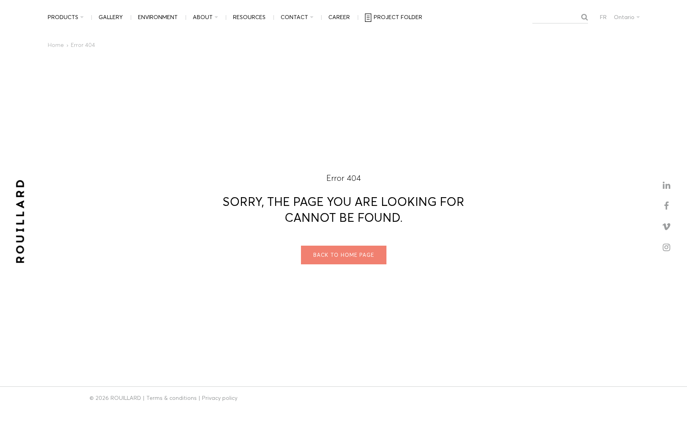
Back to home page (343, 255)
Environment (158, 17)
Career (339, 17)
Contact (294, 17)
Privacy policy (219, 397)
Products (63, 17)
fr (603, 17)
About (203, 17)
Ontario (624, 17)
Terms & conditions (171, 397)
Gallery (111, 17)
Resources (249, 17)
